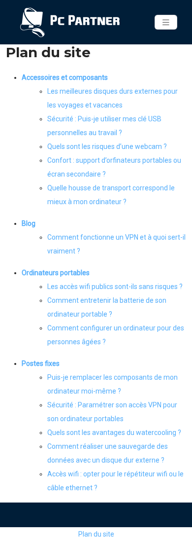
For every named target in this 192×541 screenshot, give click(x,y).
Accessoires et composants (65, 77)
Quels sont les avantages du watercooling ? (114, 432)
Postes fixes (41, 363)
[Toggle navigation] (166, 22)
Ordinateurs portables (56, 273)
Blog (28, 223)
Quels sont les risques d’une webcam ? (107, 146)
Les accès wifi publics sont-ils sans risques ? (115, 286)
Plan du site (96, 534)
